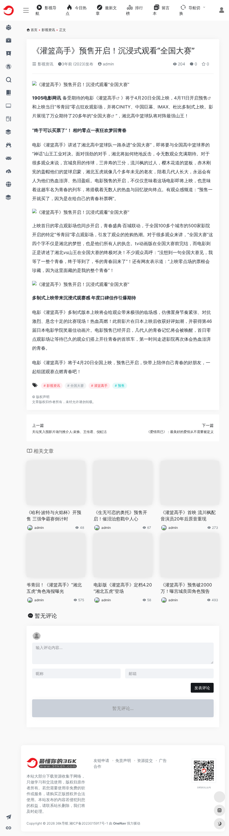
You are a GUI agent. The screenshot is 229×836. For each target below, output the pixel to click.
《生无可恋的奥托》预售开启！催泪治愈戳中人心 (120, 516)
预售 (203, 98)
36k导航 (62, 823)
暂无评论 (46, 615)
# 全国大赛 (75, 385)
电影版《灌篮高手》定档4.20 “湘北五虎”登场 (123, 588)
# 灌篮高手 (99, 385)
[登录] (222, 11)
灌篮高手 (107, 98)
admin (108, 63)
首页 (34, 30)
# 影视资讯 (52, 385)
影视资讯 (48, 30)
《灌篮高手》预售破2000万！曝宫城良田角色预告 (186, 588)
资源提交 (145, 760)
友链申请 (101, 760)
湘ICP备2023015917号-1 (88, 823)
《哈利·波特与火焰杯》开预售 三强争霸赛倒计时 (54, 516)
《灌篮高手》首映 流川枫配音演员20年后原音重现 (188, 516)
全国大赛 (102, 116)
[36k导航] (52, 765)
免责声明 (123, 760)
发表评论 (202, 687)
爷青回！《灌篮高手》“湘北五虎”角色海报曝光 (54, 588)
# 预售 (120, 385)
